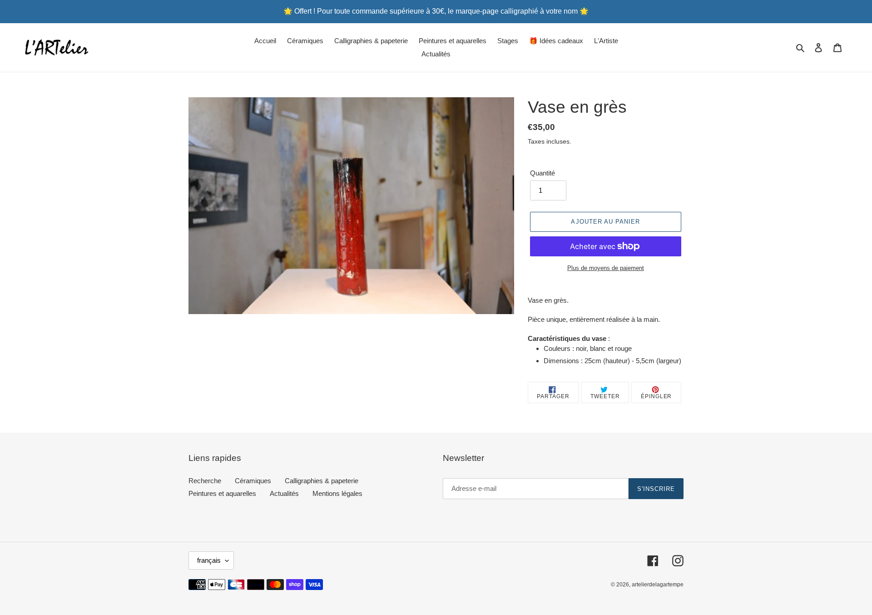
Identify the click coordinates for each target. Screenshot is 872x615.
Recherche (204, 481)
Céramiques (253, 481)
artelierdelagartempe (658, 584)
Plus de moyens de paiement (605, 268)
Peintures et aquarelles (222, 493)
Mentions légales (337, 493)
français (209, 560)
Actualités (284, 493)
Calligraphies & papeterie (321, 481)
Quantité (542, 173)
